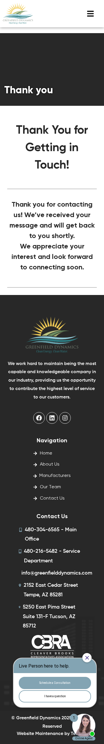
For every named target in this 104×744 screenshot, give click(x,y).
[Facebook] (39, 418)
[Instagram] (65, 418)
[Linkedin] (52, 418)
